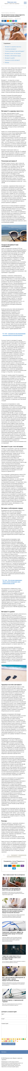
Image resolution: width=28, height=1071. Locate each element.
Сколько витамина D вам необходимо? (14, 51)
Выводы (7, 62)
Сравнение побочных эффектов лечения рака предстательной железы (12, 933)
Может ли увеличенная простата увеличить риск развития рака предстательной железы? (13, 911)
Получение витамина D (10, 49)
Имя (2, 1014)
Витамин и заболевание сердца (13, 55)
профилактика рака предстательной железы (16, 856)
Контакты (3, 1052)
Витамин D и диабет (10, 58)
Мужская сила (11, 2)
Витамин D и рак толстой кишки (13, 53)
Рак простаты (12, 12)
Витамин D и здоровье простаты (13, 46)
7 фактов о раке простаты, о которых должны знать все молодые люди (11, 957)
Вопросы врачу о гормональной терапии (12, 1000)
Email (3, 1018)
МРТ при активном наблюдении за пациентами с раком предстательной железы (13, 979)
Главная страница (5, 12)
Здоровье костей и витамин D (12, 60)
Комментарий (4, 1023)
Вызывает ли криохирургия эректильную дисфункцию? (11, 889)
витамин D (14, 855)
